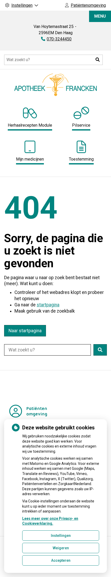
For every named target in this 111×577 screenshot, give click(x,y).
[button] (97, 60)
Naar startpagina (25, 330)
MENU (100, 16)
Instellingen (61, 535)
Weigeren (61, 548)
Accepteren (60, 560)
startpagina (48, 304)
